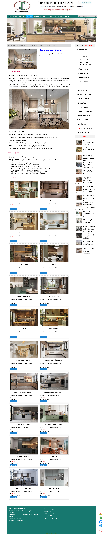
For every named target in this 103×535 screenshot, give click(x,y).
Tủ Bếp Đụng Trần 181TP (53, 200)
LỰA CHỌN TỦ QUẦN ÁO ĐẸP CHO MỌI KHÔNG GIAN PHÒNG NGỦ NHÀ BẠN (88, 158)
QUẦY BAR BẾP (84, 62)
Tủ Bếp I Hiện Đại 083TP (23, 424)
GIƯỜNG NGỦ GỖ (82, 86)
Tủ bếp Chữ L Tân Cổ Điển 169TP (54, 424)
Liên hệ (67, 16)
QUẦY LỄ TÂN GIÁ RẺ (83, 115)
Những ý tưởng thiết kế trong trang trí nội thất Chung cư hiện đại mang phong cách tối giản (89, 229)
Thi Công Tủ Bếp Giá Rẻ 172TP (24, 360)
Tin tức (45, 16)
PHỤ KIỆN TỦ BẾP (82, 73)
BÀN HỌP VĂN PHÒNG (86, 128)
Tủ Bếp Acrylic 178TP (23, 264)
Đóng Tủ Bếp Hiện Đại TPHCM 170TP (23, 392)
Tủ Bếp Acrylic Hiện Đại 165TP (24, 488)
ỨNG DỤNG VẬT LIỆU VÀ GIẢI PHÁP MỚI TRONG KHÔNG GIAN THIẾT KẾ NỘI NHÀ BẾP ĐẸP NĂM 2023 (85, 206)
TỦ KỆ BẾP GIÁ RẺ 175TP (54, 296)
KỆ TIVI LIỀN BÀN (84, 107)
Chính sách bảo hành (49, 513)
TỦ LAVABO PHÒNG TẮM (84, 111)
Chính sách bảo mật (49, 511)
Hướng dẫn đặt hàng (49, 516)
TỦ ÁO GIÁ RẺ (84, 81)
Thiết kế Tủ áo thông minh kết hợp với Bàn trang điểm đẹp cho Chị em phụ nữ (89, 236)
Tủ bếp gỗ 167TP (53, 456)
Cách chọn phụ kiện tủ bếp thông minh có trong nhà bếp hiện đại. (89, 221)
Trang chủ (14, 16)
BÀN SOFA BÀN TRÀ (83, 98)
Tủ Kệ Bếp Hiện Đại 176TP (24, 296)
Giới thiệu (21, 16)
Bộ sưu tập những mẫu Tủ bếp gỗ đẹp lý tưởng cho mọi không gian (89, 243)
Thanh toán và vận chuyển (50, 518)
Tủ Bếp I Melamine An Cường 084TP (53, 392)
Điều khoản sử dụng (49, 509)
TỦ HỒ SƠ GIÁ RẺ (82, 120)
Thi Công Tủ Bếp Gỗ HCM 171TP (54, 360)
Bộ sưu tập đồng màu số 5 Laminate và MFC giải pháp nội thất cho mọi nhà (89, 214)
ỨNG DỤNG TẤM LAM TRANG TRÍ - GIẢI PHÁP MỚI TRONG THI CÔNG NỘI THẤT (89, 198)
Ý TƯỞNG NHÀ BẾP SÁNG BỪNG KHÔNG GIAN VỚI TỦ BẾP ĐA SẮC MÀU (88, 150)
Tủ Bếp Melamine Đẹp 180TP (23, 232)
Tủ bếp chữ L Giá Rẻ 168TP (23, 456)
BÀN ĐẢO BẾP (84, 59)
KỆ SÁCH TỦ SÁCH (83, 132)
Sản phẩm (29, 16)
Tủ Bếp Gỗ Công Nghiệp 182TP (23, 200)
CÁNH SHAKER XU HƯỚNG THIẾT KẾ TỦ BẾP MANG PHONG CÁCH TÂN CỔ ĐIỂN (88, 165)
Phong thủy (37, 16)
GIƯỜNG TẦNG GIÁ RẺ (84, 94)
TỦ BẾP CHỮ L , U (85, 54)
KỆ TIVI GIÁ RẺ (81, 103)
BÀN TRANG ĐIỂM (82, 90)
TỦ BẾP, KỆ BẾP (82, 50)
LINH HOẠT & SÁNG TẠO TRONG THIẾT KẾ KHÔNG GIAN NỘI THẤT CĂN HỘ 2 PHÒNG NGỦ (85, 189)
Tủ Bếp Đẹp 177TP (54, 264)
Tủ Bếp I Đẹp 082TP (54, 488)
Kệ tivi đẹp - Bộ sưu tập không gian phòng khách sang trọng (89, 142)
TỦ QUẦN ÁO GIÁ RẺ (83, 77)
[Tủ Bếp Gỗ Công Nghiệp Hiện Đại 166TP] (23, 59)
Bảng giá (60, 16)
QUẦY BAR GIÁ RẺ (82, 69)
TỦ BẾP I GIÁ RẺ (84, 56)
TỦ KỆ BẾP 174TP (23, 328)
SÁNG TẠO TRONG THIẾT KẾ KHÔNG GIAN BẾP (89, 171)
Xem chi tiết (13, 209)
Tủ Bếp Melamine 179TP (54, 232)
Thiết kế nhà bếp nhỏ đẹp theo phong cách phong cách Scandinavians (88, 251)
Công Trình (52, 16)
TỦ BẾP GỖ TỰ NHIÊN (86, 65)
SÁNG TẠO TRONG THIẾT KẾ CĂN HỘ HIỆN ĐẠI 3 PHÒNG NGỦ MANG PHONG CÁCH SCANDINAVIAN (85, 180)
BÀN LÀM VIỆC (81, 124)
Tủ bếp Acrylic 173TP (53, 328)
